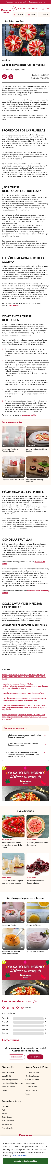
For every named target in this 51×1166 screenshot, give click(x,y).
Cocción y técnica (32, 1076)
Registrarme (35, 1057)
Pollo (4, 1110)
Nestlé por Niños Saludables (12, 1083)
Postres (4, 1114)
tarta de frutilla (14, 306)
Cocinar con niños (32, 1080)
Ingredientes (30, 1083)
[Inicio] (6, 11)
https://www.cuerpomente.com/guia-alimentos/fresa (23, 693)
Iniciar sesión (16, 1057)
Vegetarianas (7, 1124)
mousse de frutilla (29, 415)
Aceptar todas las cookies (25, 1161)
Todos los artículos (32, 1072)
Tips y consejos (31, 1090)
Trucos (28, 1094)
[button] (4, 76)
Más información (20, 1156)
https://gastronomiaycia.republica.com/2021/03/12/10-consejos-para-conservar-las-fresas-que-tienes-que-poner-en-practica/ (24, 708)
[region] (25, 1151)
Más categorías (7, 1128)
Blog (33, 15)
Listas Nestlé (6, 1076)
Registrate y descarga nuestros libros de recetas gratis (25, 2)
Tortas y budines (8, 1121)
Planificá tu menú (8, 1087)
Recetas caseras (32, 1087)
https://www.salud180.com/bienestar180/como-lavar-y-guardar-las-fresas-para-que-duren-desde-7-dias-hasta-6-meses (24, 677)
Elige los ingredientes (10, 1080)
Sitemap (5, 1090)
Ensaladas (5, 1106)
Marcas (46, 15)
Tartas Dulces (7, 1117)
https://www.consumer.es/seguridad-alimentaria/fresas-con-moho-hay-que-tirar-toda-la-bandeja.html (24, 699)
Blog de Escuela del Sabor (14, 21)
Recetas (20, 15)
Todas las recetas (8, 1072)
